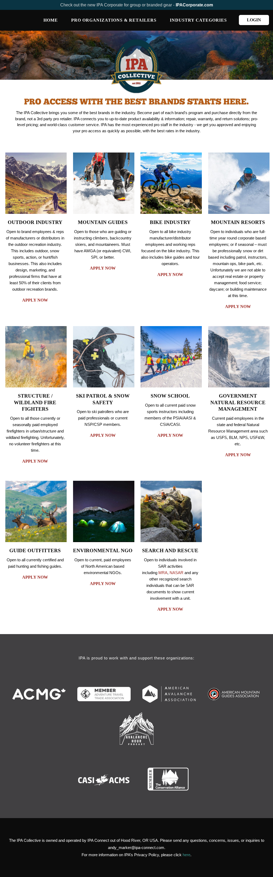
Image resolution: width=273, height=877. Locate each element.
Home (50, 20)
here (186, 854)
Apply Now (35, 300)
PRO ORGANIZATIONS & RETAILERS (113, 20)
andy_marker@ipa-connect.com (136, 847)
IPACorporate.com (194, 5)
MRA (162, 572)
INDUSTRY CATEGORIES (198, 20)
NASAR (176, 572)
